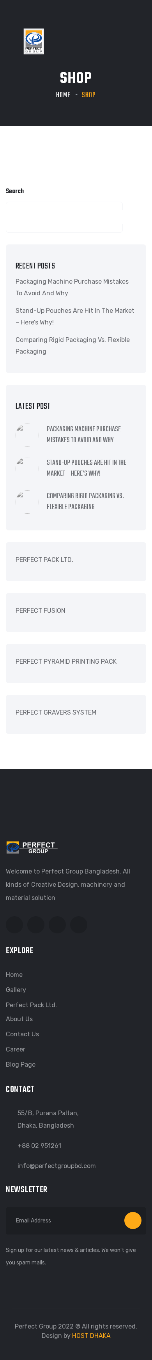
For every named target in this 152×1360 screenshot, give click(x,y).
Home (63, 95)
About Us (19, 1019)
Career (15, 1049)
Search (15, 192)
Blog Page (20, 1064)
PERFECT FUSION (40, 610)
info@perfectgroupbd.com (57, 1166)
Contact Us (22, 1034)
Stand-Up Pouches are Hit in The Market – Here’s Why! (75, 316)
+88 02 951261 (39, 1145)
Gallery (16, 990)
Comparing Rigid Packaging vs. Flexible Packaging (73, 345)
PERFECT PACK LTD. (44, 559)
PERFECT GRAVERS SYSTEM (56, 712)
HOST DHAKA (91, 1335)
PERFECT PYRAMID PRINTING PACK (66, 661)
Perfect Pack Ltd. (31, 1005)
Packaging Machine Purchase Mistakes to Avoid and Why (72, 287)
